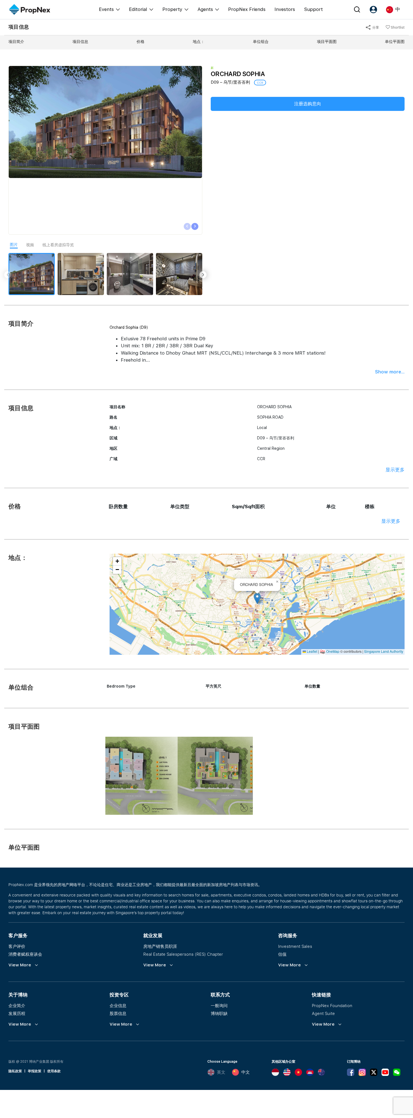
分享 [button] (375, 27)
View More (19, 965)
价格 (140, 41)
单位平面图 (395, 41)
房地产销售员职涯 (160, 946)
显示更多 (395, 470)
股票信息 (118, 1013)
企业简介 (16, 1005)
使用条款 (54, 1071)
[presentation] (187, 226)
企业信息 (118, 1005)
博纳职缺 (219, 1013)
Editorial (138, 9)
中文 (245, 1072)
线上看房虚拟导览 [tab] (58, 245)
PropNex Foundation (332, 1005)
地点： (199, 41)
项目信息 (80, 41)
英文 (221, 1072)
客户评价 (16, 946)
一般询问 (219, 1005)
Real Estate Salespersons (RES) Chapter (183, 954)
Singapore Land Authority (383, 651)
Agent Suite (323, 1013)
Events (106, 9)
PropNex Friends (247, 9)
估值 (282, 954)
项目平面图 (327, 41)
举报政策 (34, 1071)
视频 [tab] (30, 245)
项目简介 (16, 41)
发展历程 (16, 1013)
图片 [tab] (14, 244)
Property (172, 9)
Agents (205, 9)
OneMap (332, 651)
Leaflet (311, 651)
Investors (284, 9)
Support (313, 9)
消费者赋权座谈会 (25, 954)
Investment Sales (295, 946)
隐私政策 (15, 1071)
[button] (257, 598)
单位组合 (261, 41)
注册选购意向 (307, 103)
